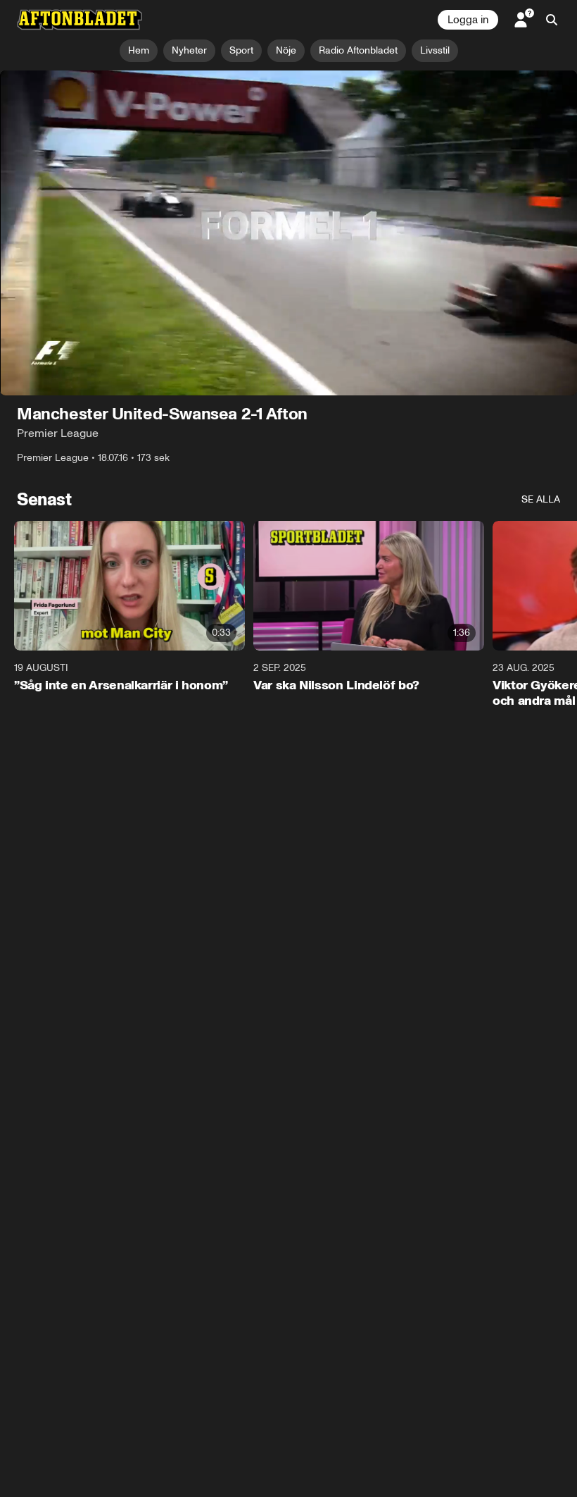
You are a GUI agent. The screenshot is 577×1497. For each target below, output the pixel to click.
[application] (288, 232)
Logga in (468, 19)
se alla (540, 499)
